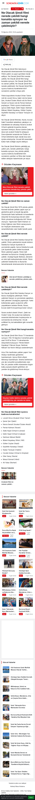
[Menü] (3, 3)
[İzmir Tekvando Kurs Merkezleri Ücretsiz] (9, 606)
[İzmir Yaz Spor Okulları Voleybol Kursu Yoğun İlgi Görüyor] (17, 773)
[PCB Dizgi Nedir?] (26, 528)
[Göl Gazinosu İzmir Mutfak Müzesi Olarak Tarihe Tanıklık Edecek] (9, 548)
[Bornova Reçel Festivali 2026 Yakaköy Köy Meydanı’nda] (26, 606)
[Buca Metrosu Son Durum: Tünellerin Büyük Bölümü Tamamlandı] (17, 764)
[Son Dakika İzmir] (17, 3)
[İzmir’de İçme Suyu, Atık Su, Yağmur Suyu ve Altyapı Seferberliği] (17, 745)
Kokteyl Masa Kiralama (17, 786)
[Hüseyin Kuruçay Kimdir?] (9, 568)
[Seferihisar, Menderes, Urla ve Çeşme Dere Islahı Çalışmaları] (26, 587)
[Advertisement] (17, 639)
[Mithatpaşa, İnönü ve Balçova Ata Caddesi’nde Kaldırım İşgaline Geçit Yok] (9, 587)
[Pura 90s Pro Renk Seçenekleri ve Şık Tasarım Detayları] (9, 528)
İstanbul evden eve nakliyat (17, 783)
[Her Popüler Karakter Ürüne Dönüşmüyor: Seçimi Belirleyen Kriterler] (26, 548)
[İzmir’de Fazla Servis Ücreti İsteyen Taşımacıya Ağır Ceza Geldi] (17, 726)
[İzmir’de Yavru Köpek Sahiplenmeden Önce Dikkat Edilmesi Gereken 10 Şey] (26, 508)
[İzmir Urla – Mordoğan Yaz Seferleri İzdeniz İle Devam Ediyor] (17, 736)
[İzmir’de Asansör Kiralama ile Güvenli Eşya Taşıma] (9, 508)
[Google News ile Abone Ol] (8, 59)
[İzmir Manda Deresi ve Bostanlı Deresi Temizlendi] (17, 754)
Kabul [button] (31, 797)
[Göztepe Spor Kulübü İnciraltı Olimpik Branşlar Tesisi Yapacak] (26, 568)
